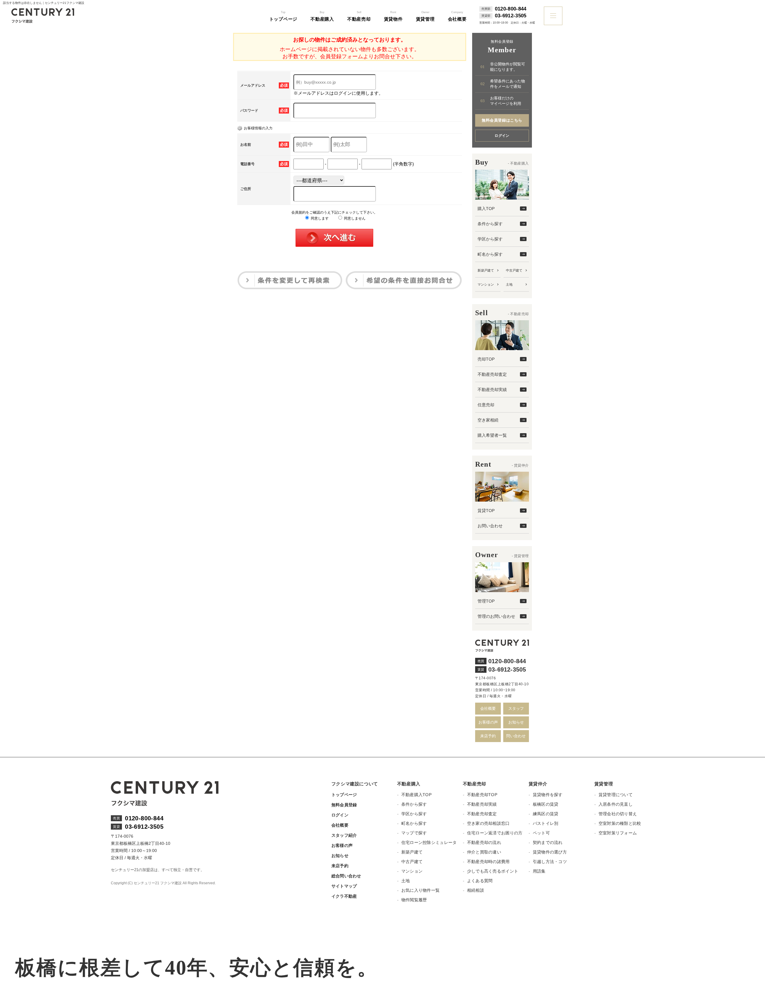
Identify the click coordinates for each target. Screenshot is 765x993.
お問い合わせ (490, 525)
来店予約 (488, 736)
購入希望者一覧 (492, 435)
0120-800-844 (511, 9)
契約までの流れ (548, 842)
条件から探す (490, 223)
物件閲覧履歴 (414, 899)
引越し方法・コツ (550, 861)
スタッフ (516, 708)
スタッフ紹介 (344, 835)
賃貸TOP (486, 510)
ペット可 (541, 832)
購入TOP (486, 208)
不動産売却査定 (492, 374)
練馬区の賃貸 (546, 813)
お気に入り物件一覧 (420, 890)
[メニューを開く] (553, 16)
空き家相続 (488, 420)
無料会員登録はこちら (502, 120)
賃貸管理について (616, 794)
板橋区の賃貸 (546, 804)
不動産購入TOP (416, 794)
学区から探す (490, 239)
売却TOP (486, 359)
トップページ (344, 794)
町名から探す (490, 254)
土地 (509, 284)
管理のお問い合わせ (496, 616)
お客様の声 (488, 722)
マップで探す (414, 832)
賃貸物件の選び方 (550, 852)
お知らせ (516, 722)
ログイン (502, 136)
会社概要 (488, 708)
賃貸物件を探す (548, 794)
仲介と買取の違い (484, 852)
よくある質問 (480, 880)
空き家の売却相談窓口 (488, 823)
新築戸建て (486, 270)
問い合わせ (516, 736)
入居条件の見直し (616, 804)
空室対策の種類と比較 (620, 823)
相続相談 (475, 890)
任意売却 (486, 404)
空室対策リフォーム (618, 832)
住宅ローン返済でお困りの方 (495, 832)
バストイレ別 (546, 823)
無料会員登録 (344, 804)
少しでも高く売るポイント (492, 871)
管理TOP (486, 601)
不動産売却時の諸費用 (488, 861)
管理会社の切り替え (618, 813)
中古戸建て (514, 270)
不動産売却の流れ (484, 842)
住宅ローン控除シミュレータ (429, 842)
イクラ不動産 (344, 896)
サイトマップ (344, 886)
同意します (319, 218)
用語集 (539, 871)
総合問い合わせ (346, 876)
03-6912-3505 (511, 16)
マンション (486, 284)
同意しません (354, 218)
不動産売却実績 (492, 389)
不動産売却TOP (482, 794)
